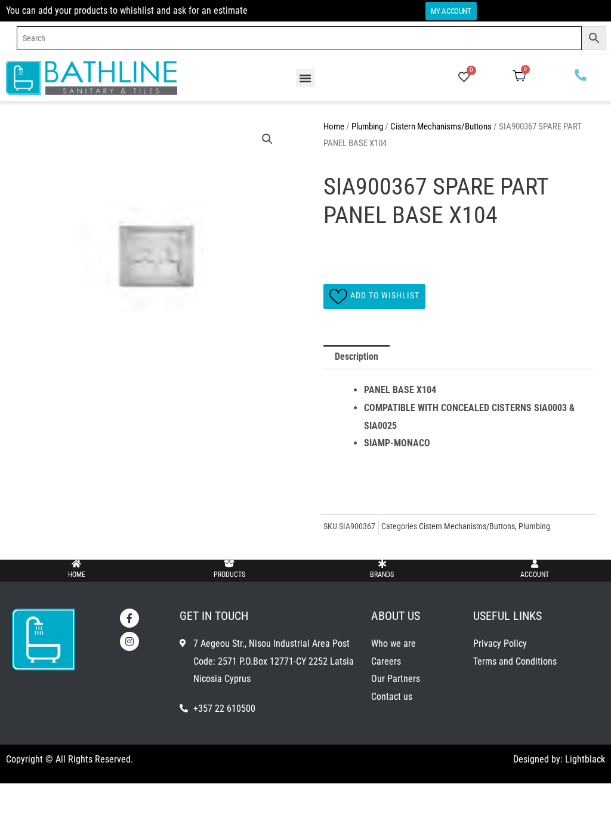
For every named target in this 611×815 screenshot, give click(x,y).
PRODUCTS (229, 574)
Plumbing (367, 126)
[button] (305, 78)
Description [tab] (356, 356)
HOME (76, 574)
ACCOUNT (534, 574)
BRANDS (382, 574)
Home (333, 126)
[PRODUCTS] (229, 564)
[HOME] (76, 564)
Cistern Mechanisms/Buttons (441, 126)
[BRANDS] (382, 564)
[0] (464, 78)
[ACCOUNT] (534, 564)
